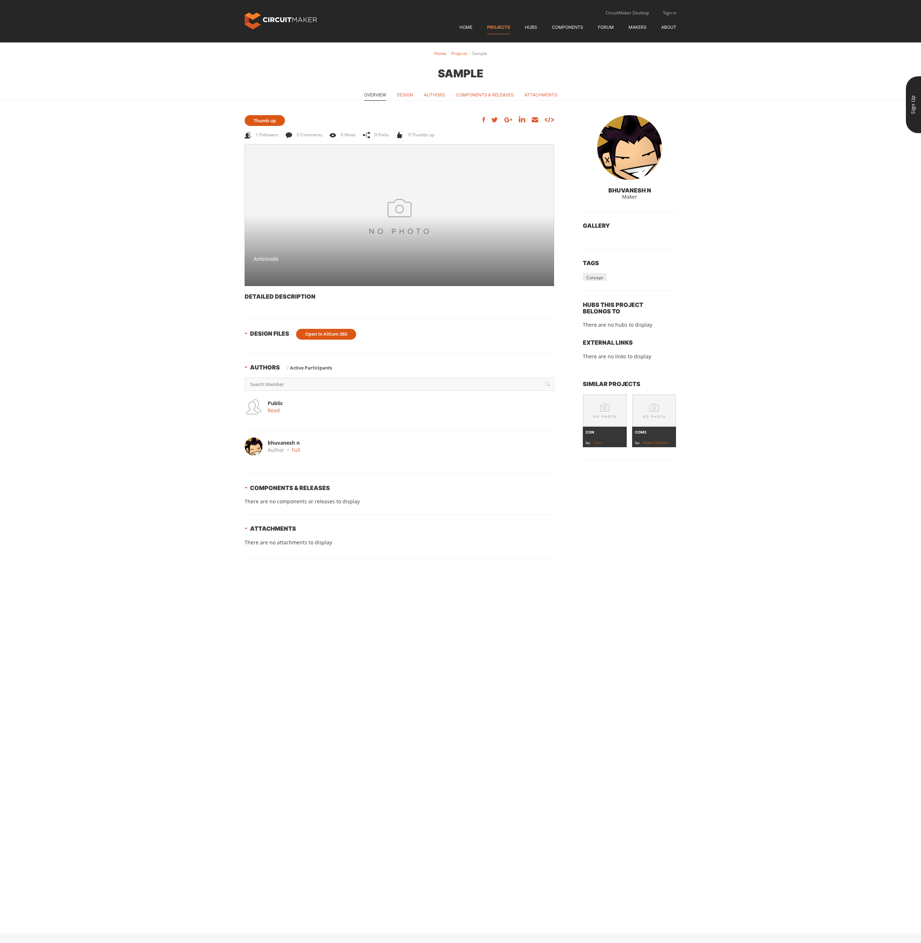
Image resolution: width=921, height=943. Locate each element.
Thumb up (265, 120)
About (668, 27)
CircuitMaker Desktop (627, 13)
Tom (597, 442)
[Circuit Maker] (281, 20)
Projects (498, 27)
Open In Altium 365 (326, 334)
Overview (375, 95)
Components (567, 27)
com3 (640, 432)
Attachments (541, 95)
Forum (606, 27)
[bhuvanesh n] (629, 147)
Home (465, 27)
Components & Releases (485, 95)
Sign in (669, 13)
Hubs (531, 27)
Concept (594, 278)
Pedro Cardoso (655, 442)
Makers (637, 27)
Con (590, 432)
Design (405, 95)
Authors (434, 95)
